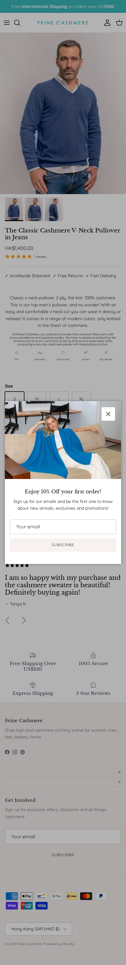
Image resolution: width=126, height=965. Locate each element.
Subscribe (63, 544)
